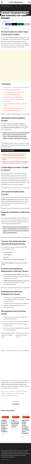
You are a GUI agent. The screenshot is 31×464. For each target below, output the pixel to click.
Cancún (6, 391)
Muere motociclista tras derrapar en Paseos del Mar (15, 424)
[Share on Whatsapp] (21, 24)
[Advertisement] (15, 65)
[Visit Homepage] (15, 2)
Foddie (3, 393)
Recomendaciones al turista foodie (12, 110)
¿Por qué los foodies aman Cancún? (12, 94)
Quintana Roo (10, 395)
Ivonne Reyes (6, 21)
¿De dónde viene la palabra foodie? (12, 89)
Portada (3, 395)
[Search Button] (29, 2)
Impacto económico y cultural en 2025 (13, 97)
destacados (12, 391)
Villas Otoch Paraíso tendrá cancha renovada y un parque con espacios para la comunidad (26, 427)
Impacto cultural (10, 393)
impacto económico (20, 393)
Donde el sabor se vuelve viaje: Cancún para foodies (16, 87)
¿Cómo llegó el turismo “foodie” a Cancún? (14, 92)
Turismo (17, 395)
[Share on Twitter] (14, 24)
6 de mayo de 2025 (17, 21)
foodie (22, 47)
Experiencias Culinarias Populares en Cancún (14, 108)
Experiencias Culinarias (21, 391)
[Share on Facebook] (8, 24)
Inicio (2, 6)
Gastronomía (6, 6)
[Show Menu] (1, 2)
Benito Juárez (4, 417)
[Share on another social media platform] (27, 24)
